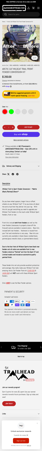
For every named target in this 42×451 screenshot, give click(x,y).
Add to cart (28, 127)
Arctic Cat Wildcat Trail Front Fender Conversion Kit (20, 21)
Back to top (21, 356)
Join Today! (9, 404)
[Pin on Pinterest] (17, 174)
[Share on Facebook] (13, 174)
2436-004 (5, 273)
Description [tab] (6, 183)
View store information (11, 157)
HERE (8, 283)
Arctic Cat (5, 65)
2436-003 (31, 270)
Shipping (4, 80)
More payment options (21, 140)
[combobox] (21, 14)
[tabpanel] (21, 236)
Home (3, 21)
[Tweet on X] (8, 174)
